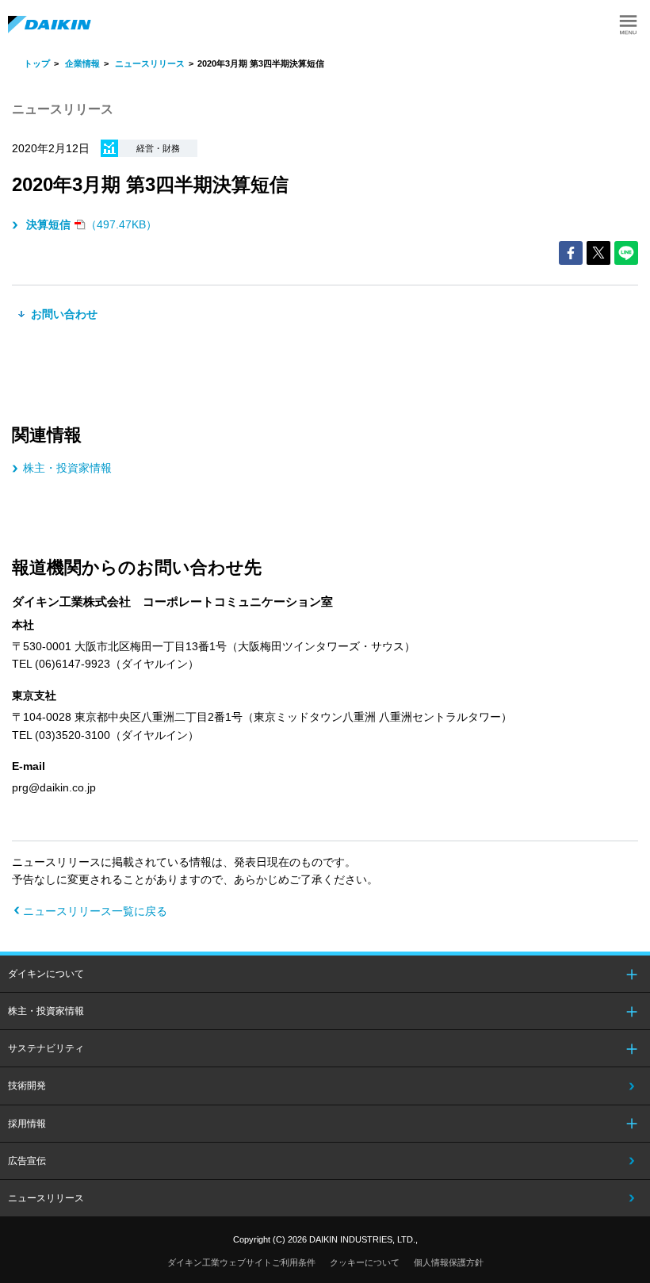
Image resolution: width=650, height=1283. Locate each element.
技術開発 (27, 1085)
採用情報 (27, 1123)
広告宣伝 (27, 1160)
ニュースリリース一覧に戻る (95, 911)
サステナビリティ (46, 1048)
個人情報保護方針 (449, 1262)
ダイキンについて (46, 973)
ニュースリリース (150, 63)
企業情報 (82, 63)
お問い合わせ (63, 314)
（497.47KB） (91, 224)
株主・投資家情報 (67, 467)
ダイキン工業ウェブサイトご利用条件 (241, 1262)
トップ (37, 63)
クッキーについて (365, 1262)
